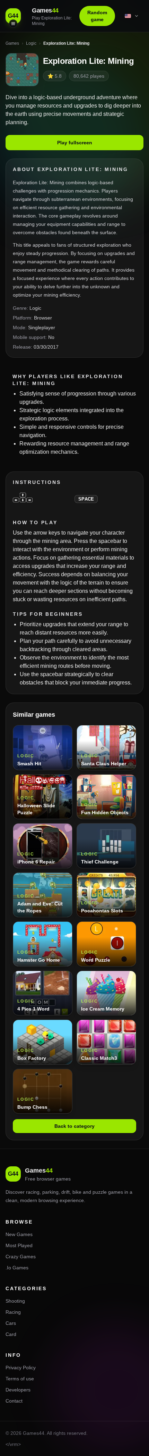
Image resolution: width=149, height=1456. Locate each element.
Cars (11, 1323)
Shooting (15, 1301)
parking (50, 1192)
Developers (18, 1390)
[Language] (132, 16)
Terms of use (20, 1378)
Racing (13, 1312)
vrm (14, 1444)
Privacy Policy (21, 1367)
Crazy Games (21, 1256)
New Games (19, 1234)
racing (33, 1192)
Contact (14, 1401)
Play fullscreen (74, 142)
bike (76, 1192)
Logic (35, 308)
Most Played (19, 1245)
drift (65, 1192)
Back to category (74, 1126)
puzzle (100, 1192)
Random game (97, 16)
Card (11, 1334)
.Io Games (17, 1267)
